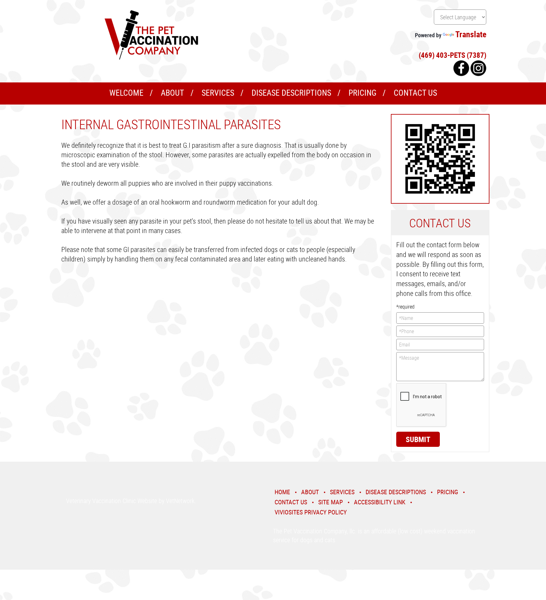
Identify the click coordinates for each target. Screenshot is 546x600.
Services (218, 92)
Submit (418, 439)
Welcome (126, 92)
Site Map (330, 502)
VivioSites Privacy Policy (311, 512)
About (172, 92)
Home (282, 492)
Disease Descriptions (291, 92)
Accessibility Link (379, 502)
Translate (470, 34)
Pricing (362, 92)
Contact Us (415, 92)
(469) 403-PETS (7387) (452, 55)
